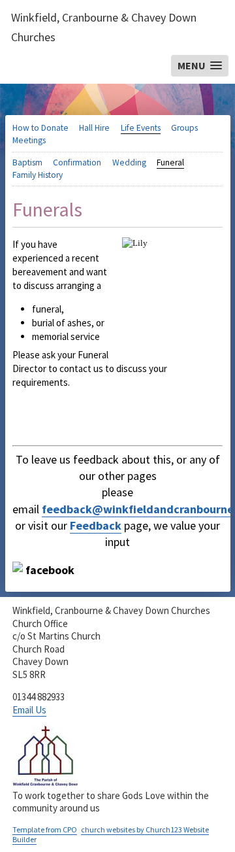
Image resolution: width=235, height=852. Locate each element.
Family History (37, 174)
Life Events (141, 127)
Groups (184, 127)
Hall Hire (94, 127)
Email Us (29, 710)
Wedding (129, 162)
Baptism (27, 162)
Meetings (29, 140)
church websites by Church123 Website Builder (110, 835)
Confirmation (77, 162)
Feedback (95, 525)
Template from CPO (44, 829)
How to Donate (40, 127)
